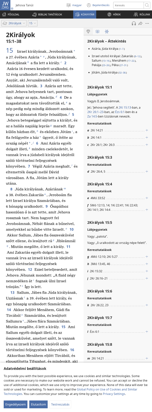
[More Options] (147, 23)
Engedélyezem (15, 404)
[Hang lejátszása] (133, 23)
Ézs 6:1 (120, 112)
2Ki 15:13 (125, 107)
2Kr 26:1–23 (95, 112)
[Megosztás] (140, 23)
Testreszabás (60, 404)
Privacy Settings (114, 394)
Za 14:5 (92, 116)
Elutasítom (38, 404)
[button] (47, 14)
